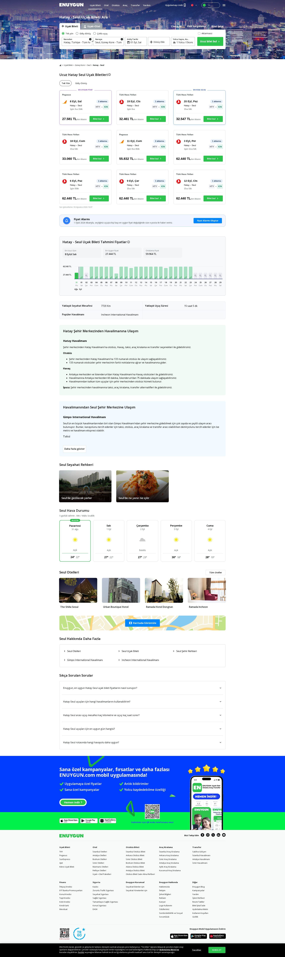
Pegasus (63, 855)
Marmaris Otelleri (100, 866)
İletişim (162, 890)
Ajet (61, 863)
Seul (89, 65)
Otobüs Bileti (132, 847)
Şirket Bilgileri (165, 894)
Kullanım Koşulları (200, 913)
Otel (95, 847)
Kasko (95, 886)
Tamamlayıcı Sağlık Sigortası (105, 901)
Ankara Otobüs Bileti (135, 855)
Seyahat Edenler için (135, 886)
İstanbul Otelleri (100, 851)
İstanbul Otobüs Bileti (135, 851)
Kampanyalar (198, 890)
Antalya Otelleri (99, 855)
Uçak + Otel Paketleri (102, 874)
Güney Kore (80, 65)
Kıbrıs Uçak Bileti (66, 866)
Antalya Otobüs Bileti (135, 870)
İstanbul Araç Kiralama (169, 851)
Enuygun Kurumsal (135, 882)
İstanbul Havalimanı (201, 855)
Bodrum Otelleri (100, 859)
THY (61, 851)
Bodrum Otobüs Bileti (135, 863)
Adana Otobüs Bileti (135, 866)
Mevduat (63, 909)
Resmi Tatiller (198, 901)
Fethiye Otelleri (99, 870)
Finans (62, 882)
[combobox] (77, 42)
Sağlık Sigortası (99, 898)
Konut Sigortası (99, 905)
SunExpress (64, 859)
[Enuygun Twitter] (213, 835)
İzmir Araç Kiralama (167, 859)
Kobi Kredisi (64, 901)
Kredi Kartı (64, 905)
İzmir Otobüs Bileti (134, 859)
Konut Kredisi (65, 894)
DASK (95, 909)
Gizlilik (195, 916)
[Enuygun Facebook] (202, 835)
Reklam (162, 898)
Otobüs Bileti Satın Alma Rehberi (140, 874)
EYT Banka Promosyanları (70, 890)
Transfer (196, 847)
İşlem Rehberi (198, 898)
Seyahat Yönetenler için (136, 890)
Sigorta (96, 882)
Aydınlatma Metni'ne (169, 949)
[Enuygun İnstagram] (208, 835)
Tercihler (196, 950)
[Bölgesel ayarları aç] (194, 5)
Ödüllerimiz (164, 909)
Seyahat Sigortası (101, 894)
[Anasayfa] (60, 65)
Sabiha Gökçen (199, 851)
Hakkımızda (164, 886)
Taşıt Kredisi (64, 898)
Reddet (81, 952)
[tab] (69, 26)
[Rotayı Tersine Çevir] (93, 42)
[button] (76, 276)
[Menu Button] (210, 5)
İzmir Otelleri (98, 863)
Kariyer (162, 901)
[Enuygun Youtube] (224, 835)
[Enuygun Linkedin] (218, 835)
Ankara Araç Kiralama (169, 855)
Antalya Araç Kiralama (169, 863)
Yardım (195, 894)
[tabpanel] (142, 39)
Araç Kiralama (166, 847)
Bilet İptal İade (198, 905)
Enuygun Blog (198, 886)
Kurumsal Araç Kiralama (170, 870)
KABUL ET (216, 950)
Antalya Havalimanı (201, 859)
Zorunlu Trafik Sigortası (103, 890)
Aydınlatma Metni (200, 909)
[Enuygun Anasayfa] (71, 5)
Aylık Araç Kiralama (167, 866)
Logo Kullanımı (165, 905)
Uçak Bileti (68, 65)
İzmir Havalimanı (199, 863)
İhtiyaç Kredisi (65, 886)
